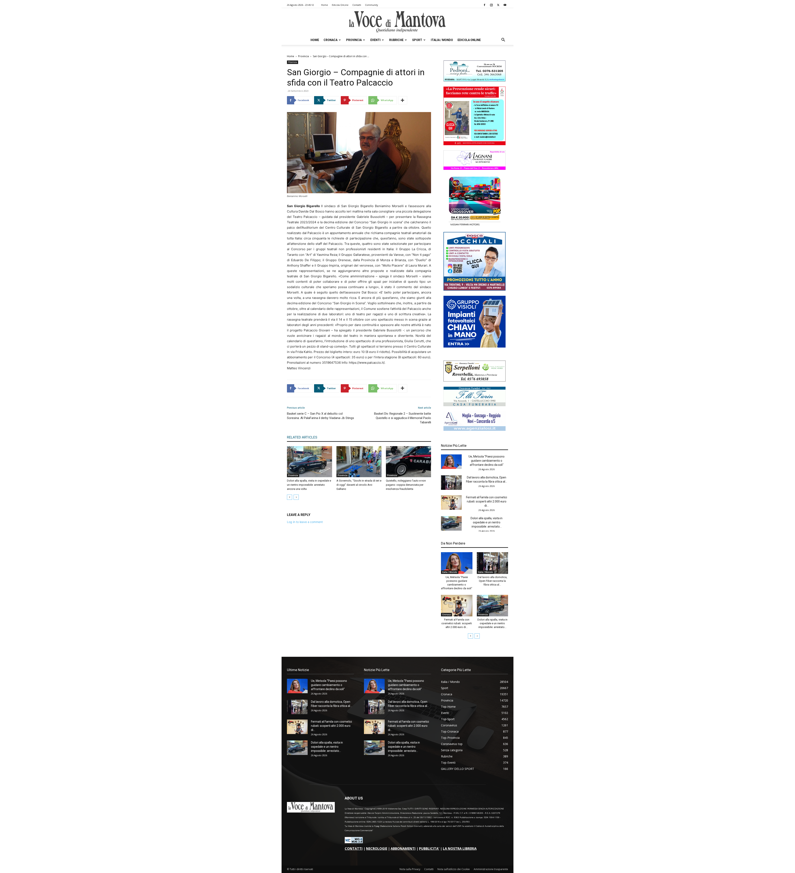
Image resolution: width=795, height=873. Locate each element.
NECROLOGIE (376, 848)
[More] (402, 100)
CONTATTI (354, 848)
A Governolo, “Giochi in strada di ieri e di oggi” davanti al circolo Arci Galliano (358, 484)
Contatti (356, 4)
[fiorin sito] (474, 405)
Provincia (354, 40)
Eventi (375, 40)
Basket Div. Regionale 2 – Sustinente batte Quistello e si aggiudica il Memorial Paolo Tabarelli (402, 418)
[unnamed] (474, 430)
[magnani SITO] (474, 169)
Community (371, 4)
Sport (417, 40)
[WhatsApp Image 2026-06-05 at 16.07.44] (474, 226)
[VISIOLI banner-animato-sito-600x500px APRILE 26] (474, 346)
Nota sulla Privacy (410, 869)
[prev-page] (289, 497)
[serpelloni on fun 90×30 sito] (474, 380)
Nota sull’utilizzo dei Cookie (453, 869)
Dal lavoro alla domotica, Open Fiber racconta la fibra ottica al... (492, 581)
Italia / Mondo (442, 40)
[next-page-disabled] (296, 497)
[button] (503, 40)
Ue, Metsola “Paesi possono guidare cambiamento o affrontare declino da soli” (487, 460)
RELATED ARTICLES (302, 437)
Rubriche (396, 40)
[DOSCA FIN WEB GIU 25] (474, 289)
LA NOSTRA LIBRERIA (460, 848)
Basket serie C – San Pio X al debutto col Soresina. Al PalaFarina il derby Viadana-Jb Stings (320, 416)
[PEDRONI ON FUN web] (474, 80)
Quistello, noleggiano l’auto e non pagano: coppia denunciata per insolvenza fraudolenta (406, 484)
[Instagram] (491, 5)
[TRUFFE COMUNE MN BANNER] (474, 144)
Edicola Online (469, 40)
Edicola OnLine (340, 4)
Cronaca (330, 40)
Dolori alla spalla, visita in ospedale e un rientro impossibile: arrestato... (486, 522)
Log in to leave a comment (305, 522)
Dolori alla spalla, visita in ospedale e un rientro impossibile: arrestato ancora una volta (309, 484)
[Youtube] (505, 5)
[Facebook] (484, 5)
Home (324, 4)
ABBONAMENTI (403, 848)
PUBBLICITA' (429, 848)
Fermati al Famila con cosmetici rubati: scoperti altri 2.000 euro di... (486, 501)
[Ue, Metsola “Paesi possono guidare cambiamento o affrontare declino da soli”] (451, 461)
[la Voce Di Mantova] (397, 21)
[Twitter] (498, 5)
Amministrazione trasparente (491, 869)
